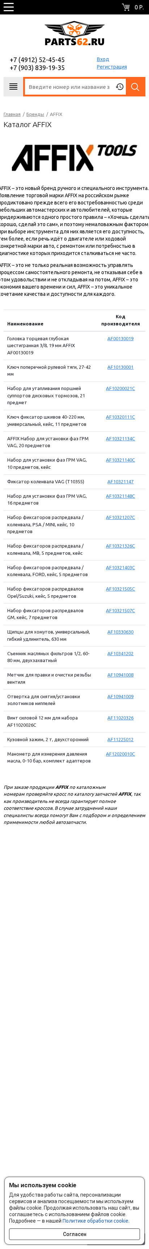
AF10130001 (120, 366)
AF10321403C (120, 567)
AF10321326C (120, 545)
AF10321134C (120, 438)
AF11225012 (120, 739)
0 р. (139, 7)
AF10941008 (120, 674)
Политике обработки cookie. (96, 1221)
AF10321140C (120, 459)
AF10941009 (120, 696)
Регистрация (112, 67)
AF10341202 (120, 653)
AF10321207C (120, 517)
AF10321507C (120, 610)
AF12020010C (120, 753)
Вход (103, 59)
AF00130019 (120, 338)
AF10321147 (120, 481)
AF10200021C (120, 388)
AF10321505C (120, 588)
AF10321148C (120, 495)
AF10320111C (120, 416)
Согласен (74, 1234)
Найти (136, 87)
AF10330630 (120, 631)
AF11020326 (120, 717)
